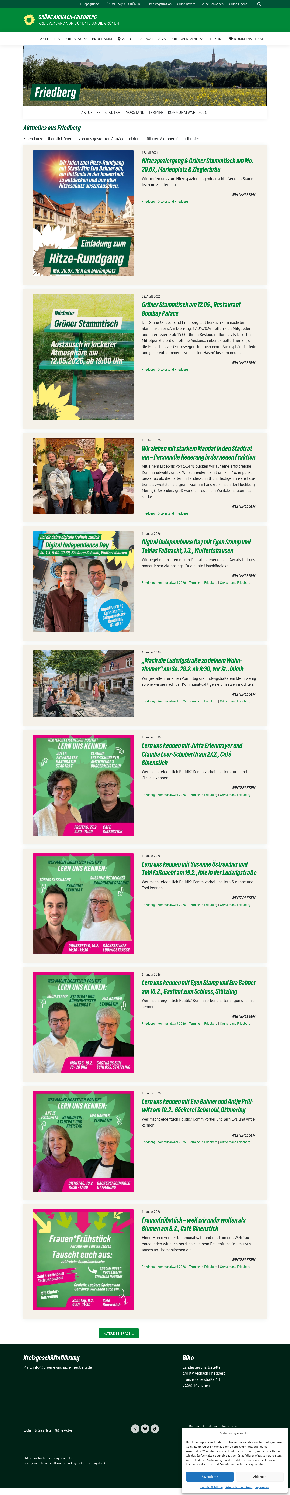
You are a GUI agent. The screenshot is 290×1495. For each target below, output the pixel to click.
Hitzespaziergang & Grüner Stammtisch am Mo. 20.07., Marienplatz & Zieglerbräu (197, 165)
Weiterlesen (243, 195)
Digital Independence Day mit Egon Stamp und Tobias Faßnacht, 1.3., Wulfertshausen (196, 546)
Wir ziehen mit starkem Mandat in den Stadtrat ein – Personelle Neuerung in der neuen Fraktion (198, 453)
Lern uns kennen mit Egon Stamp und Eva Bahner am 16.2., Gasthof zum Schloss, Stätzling (199, 987)
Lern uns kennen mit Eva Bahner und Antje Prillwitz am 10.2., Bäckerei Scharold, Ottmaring (197, 1105)
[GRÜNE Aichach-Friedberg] (29, 19)
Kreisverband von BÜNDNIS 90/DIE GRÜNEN (78, 23)
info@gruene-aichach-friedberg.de (62, 1367)
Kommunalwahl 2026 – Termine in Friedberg (187, 583)
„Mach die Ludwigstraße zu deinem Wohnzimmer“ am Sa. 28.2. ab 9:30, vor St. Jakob (192, 665)
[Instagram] (135, 1428)
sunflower (56, 1463)
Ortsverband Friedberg (173, 201)
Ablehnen (259, 1477)
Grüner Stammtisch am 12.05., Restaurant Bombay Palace (191, 309)
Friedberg (148, 201)
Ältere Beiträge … (119, 1333)
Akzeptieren (210, 1477)
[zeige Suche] (259, 4)
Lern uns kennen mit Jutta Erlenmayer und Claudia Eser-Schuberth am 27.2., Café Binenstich (192, 754)
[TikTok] (155, 1428)
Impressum (262, 1487)
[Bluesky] (145, 1428)
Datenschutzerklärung (239, 1487)
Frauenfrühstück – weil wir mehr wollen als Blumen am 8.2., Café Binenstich (194, 1224)
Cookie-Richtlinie (211, 1487)
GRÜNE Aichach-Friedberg (67, 17)
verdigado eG (97, 1463)
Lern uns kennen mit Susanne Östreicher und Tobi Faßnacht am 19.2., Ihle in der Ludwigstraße (199, 868)
